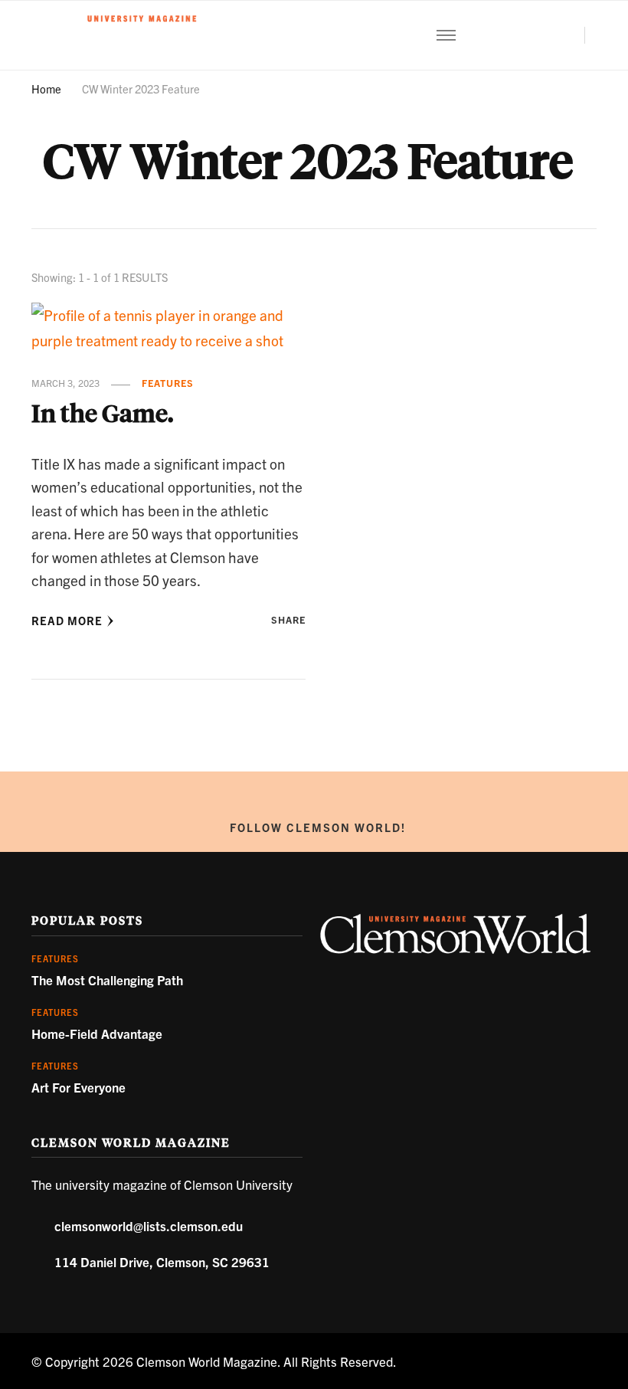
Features (168, 383)
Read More (67, 620)
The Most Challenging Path (107, 979)
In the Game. (102, 413)
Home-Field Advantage (96, 1033)
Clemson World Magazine (206, 1361)
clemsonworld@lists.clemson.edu (148, 1225)
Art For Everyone (78, 1087)
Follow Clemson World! (318, 827)
